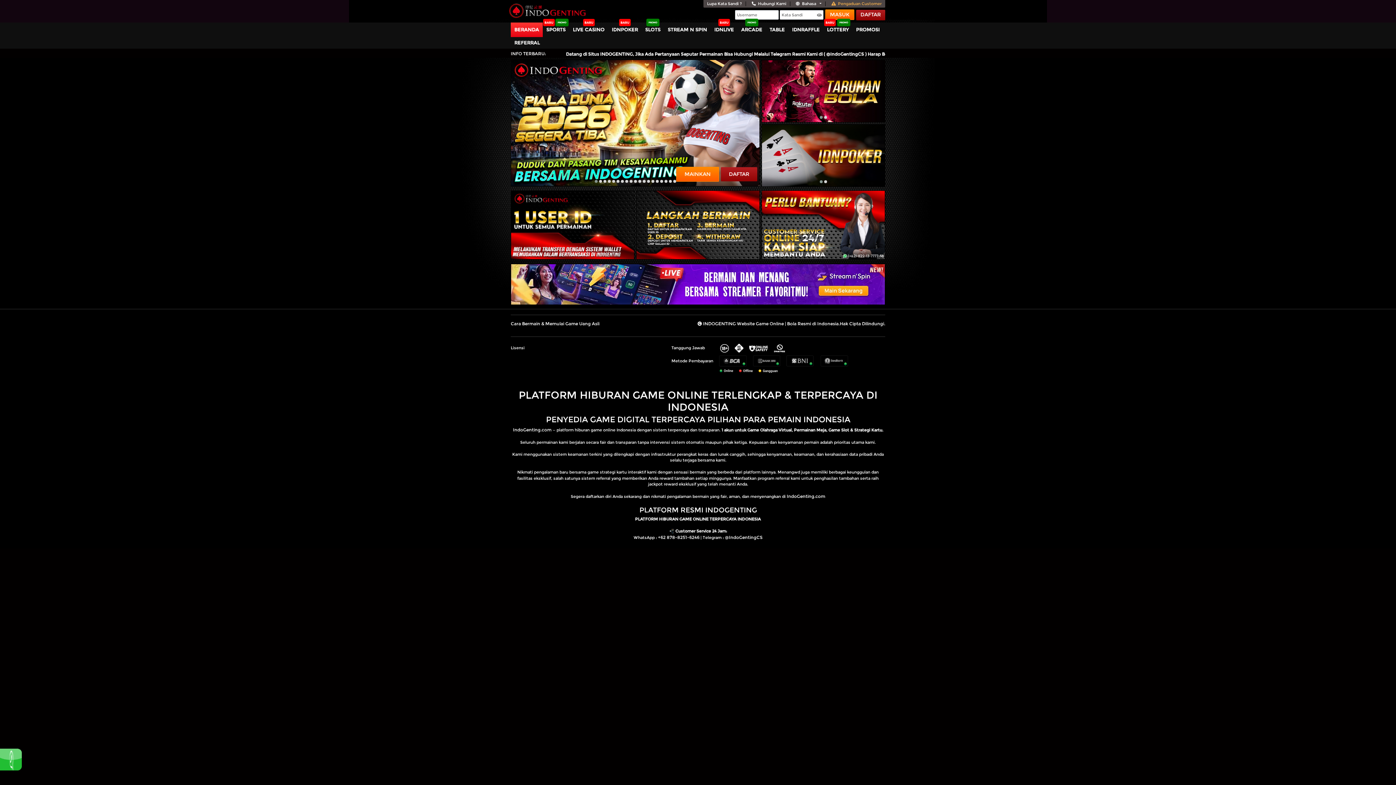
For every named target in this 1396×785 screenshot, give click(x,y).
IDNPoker (625, 29)
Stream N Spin (687, 29)
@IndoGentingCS (744, 537)
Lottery (838, 29)
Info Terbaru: (528, 53)
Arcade (751, 29)
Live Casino (589, 29)
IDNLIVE (724, 29)
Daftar (871, 14)
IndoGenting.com (532, 429)
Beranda (526, 29)
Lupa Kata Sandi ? (724, 3)
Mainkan (698, 174)
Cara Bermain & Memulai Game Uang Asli (555, 323)
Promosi (868, 29)
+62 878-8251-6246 (678, 537)
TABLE (777, 29)
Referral (527, 42)
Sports (556, 29)
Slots (653, 29)
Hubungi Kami (772, 3)
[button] (596, 181)
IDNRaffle (806, 29)
